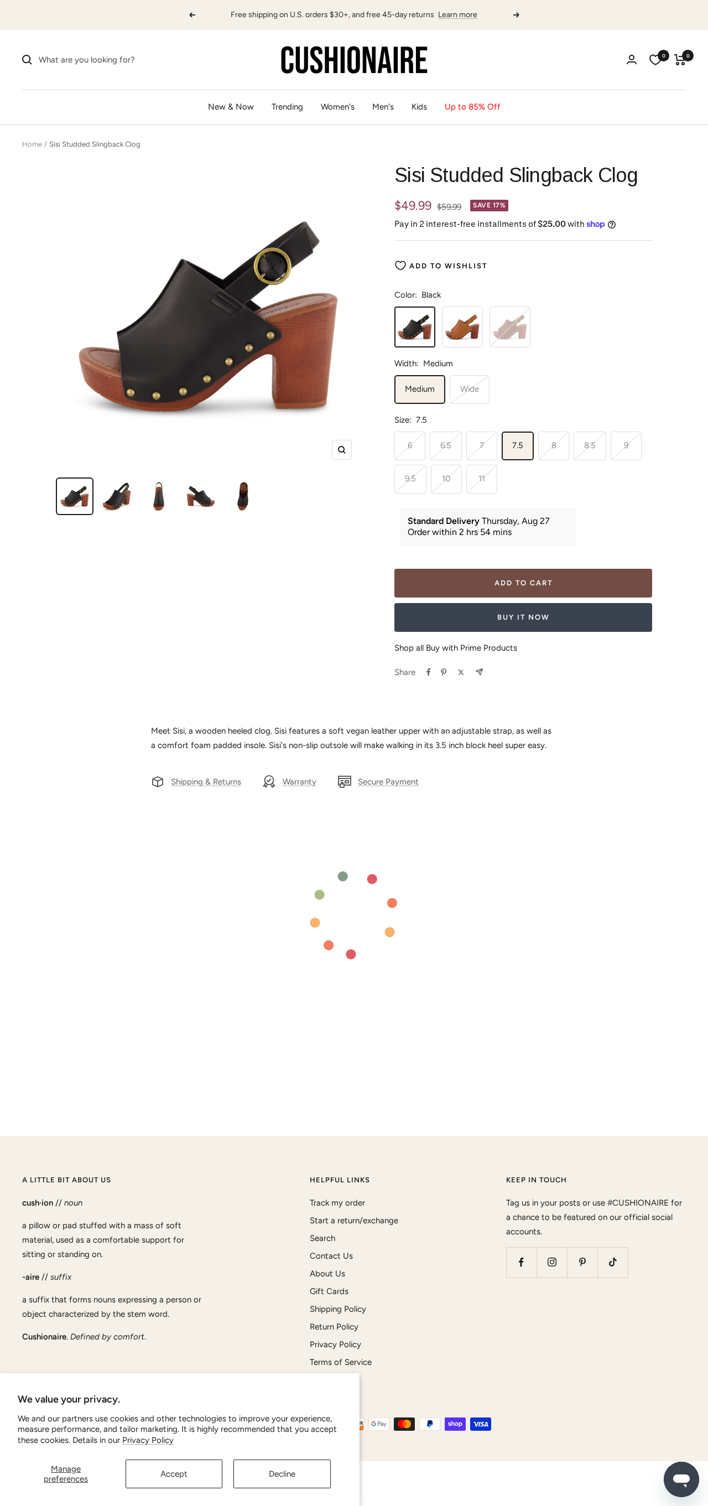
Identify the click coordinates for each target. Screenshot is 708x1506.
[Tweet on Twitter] (461, 672)
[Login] (632, 59)
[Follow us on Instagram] (552, 1262)
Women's (338, 107)
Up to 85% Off (473, 107)
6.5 (445, 445)
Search (322, 1238)
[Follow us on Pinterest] (582, 1262)
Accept (174, 1474)
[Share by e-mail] (479, 672)
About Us (327, 1274)
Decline (282, 1474)
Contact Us (331, 1256)
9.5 (410, 479)
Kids (419, 107)
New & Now (231, 107)
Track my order (337, 1203)
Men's (383, 107)
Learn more (457, 14)
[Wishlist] (655, 59)
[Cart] (680, 59)
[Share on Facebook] (428, 672)
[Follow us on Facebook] (521, 1262)
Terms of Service (341, 1362)
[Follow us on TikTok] (612, 1262)
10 (446, 479)
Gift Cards (329, 1291)
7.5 (517, 445)
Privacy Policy (148, 1440)
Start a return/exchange (354, 1220)
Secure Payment (388, 782)
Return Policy (334, 1327)
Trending (287, 107)
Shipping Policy (338, 1309)
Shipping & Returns (206, 782)
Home (32, 144)
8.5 (590, 445)
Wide (469, 389)
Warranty (299, 782)
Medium (420, 389)
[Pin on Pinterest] (443, 672)
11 (481, 479)
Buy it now (523, 617)
